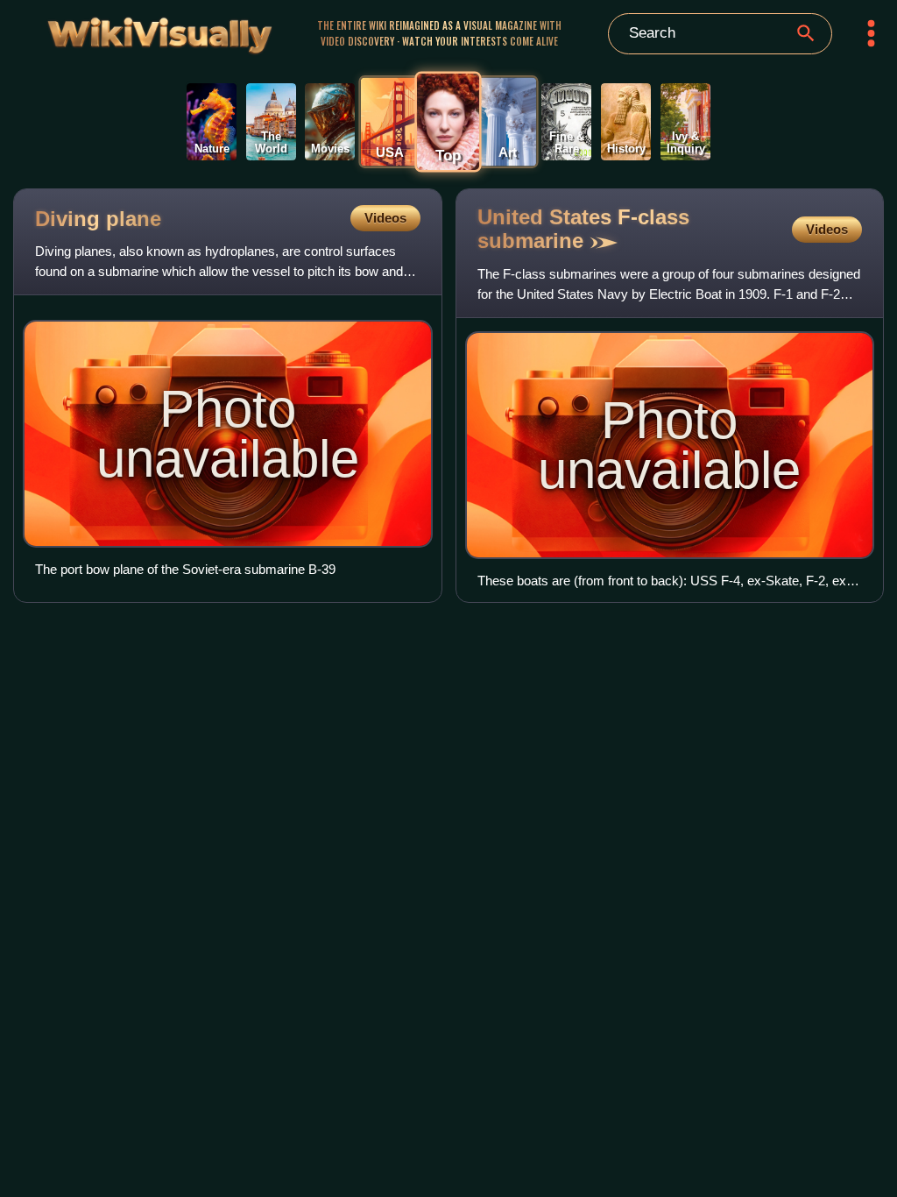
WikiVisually (128, 30)
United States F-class (583, 228)
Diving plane (98, 218)
